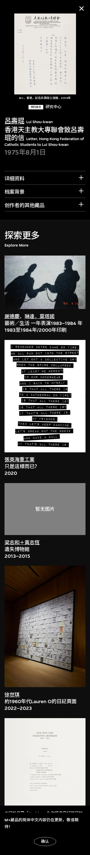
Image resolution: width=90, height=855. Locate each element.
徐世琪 (12, 695)
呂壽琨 (14, 121)
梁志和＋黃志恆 (22, 543)
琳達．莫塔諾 (39, 316)
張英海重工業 (19, 460)
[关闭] (81, 8)
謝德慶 (12, 316)
